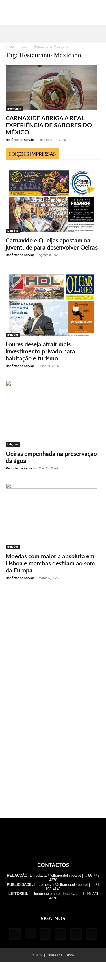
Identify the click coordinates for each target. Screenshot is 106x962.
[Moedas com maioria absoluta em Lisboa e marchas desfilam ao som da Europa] (53, 516)
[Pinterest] (60, 934)
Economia (14, 108)
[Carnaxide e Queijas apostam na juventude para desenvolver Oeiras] (53, 199)
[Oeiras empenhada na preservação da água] (53, 414)
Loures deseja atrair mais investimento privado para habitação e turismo (40, 352)
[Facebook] (15, 934)
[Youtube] (91, 934)
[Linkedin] (45, 934)
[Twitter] (76, 934)
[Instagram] (30, 933)
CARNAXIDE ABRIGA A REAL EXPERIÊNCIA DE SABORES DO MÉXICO (49, 125)
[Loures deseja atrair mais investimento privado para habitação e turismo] (53, 303)
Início (10, 47)
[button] (10, 33)
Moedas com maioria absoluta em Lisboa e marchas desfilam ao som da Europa (50, 564)
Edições (13, 230)
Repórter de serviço (20, 139)
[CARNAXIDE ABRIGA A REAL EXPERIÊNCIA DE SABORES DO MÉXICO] (53, 88)
